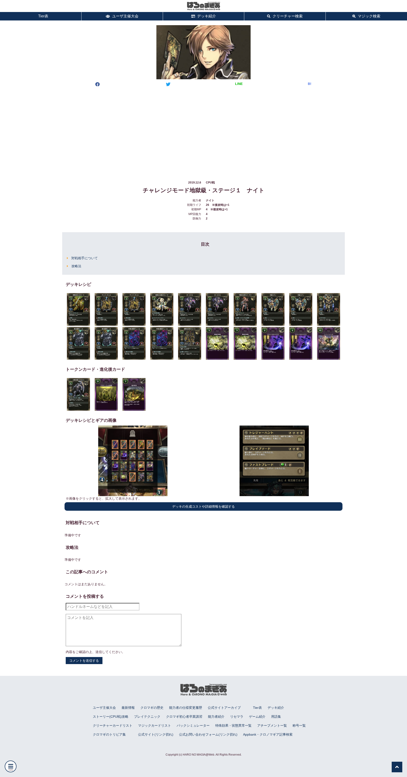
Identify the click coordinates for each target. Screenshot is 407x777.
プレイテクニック (147, 716)
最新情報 (128, 707)
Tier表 (42, 16)
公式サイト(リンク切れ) (155, 734)
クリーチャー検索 (287, 16)
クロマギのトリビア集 (109, 734)
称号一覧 (299, 725)
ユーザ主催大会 (124, 16)
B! (309, 84)
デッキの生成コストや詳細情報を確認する (203, 506)
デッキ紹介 (206, 16)
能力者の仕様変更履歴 (185, 707)
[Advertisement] (203, 129)
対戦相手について (84, 258)
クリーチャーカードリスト (112, 725)
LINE (239, 84)
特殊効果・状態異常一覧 (233, 725)
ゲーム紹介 (257, 716)
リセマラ (236, 716)
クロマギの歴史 (151, 707)
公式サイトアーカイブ (224, 707)
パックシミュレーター (193, 725)
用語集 (276, 716)
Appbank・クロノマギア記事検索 (268, 734)
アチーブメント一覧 (272, 725)
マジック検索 (368, 16)
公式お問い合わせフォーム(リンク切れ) (208, 734)
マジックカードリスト (154, 725)
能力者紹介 (216, 716)
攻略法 (76, 266)
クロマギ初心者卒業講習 (184, 716)
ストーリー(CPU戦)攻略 (110, 716)
